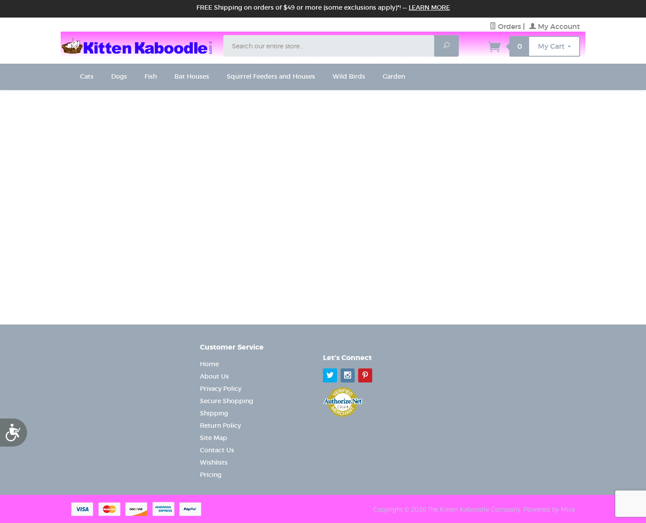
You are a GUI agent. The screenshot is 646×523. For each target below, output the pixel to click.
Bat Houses (191, 76)
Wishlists (214, 462)
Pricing (210, 475)
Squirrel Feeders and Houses (271, 76)
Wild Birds (349, 76)
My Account (558, 26)
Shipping (214, 413)
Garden (394, 76)
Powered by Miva (549, 509)
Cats (87, 76)
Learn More (429, 7)
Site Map (213, 438)
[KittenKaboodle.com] (139, 45)
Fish (151, 76)
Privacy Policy (220, 389)
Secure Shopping (226, 401)
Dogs (119, 76)
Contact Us (217, 450)
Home (209, 364)
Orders (508, 26)
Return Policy (220, 425)
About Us (214, 376)
